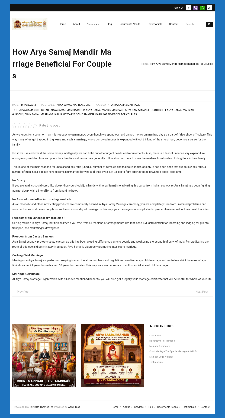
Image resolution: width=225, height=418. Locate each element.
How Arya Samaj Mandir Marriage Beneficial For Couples (100, 114)
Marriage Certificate (159, 346)
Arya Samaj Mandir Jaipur (67, 110)
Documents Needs (167, 407)
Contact (205, 407)
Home (145, 63)
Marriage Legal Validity (161, 356)
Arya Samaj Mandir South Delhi (145, 110)
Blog (150, 407)
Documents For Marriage (162, 340)
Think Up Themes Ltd (41, 407)
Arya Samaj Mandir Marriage (105, 110)
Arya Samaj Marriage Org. (74, 104)
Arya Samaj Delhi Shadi (34, 110)
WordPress (74, 407)
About (126, 407)
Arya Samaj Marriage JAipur (43, 114)
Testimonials (156, 362)
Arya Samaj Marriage (125, 104)
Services (139, 407)
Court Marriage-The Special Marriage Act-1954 (173, 351)
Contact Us (155, 335)
